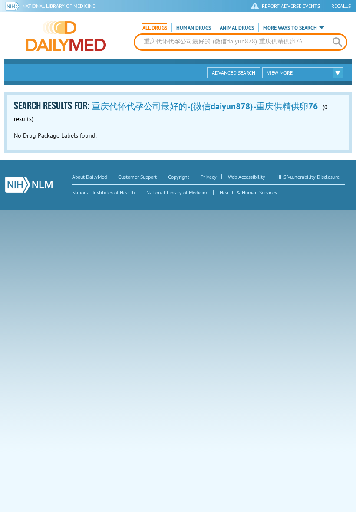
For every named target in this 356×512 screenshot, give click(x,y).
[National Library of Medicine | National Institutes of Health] (29, 185)
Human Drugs (193, 27)
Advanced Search (233, 72)
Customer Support (137, 177)
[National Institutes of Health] (13, 6)
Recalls (341, 6)
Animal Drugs (237, 27)
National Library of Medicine (58, 6)
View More (280, 72)
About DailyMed (89, 177)
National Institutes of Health (103, 192)
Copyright (178, 177)
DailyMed (66, 36)
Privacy (209, 177)
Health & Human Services (248, 192)
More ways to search (290, 27)
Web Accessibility (246, 177)
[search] (337, 42)
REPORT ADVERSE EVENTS (291, 6)
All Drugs (154, 27)
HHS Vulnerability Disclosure (308, 177)
